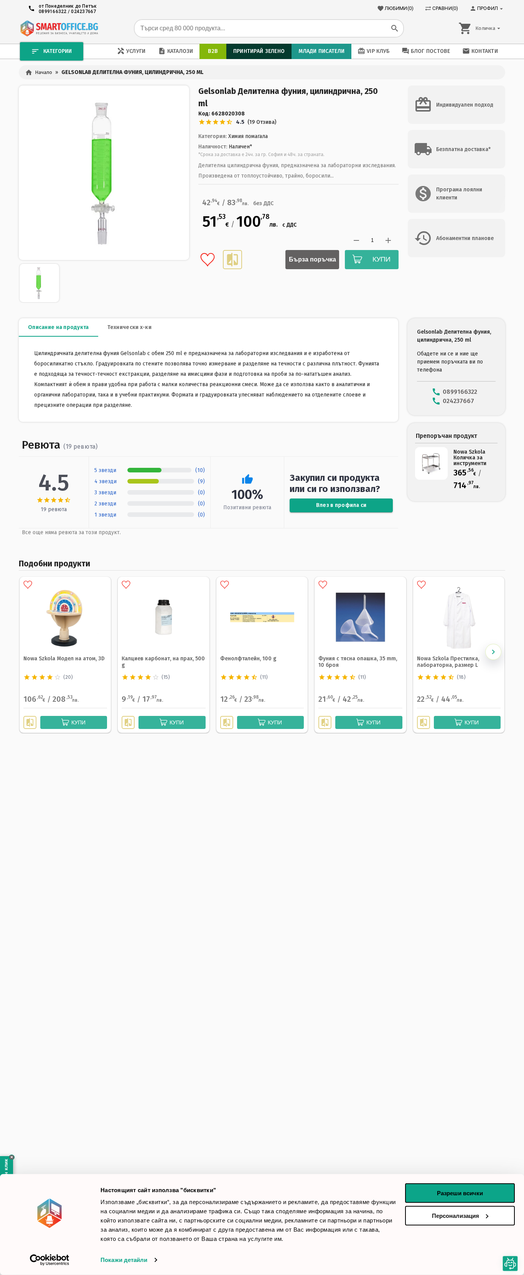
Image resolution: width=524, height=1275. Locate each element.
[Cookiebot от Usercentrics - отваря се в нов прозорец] (49, 1260)
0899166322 (53, 11)
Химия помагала (248, 136)
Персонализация (455, 1215)
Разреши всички (460, 1193)
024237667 (83, 11)
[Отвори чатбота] (510, 1263)
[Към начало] (59, 28)
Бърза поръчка (312, 259)
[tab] (58, 327)
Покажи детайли (124, 1260)
